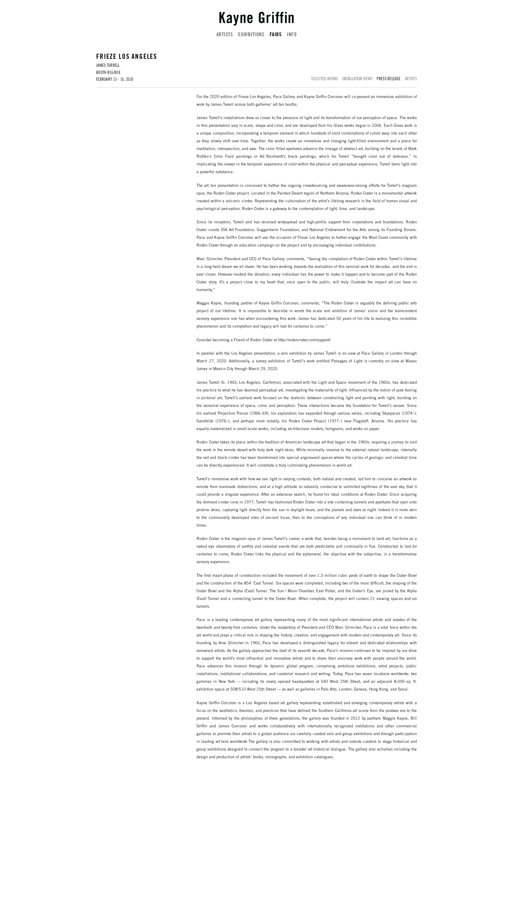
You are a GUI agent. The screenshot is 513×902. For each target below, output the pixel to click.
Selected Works (324, 79)
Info (292, 35)
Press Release (388, 79)
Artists (224, 35)
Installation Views (357, 79)
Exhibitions (251, 35)
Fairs (275, 35)
